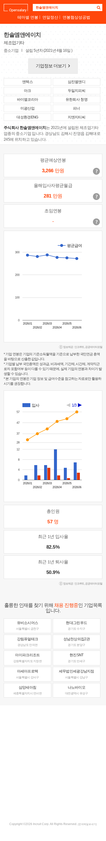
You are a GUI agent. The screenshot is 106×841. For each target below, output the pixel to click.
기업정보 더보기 (54, 66)
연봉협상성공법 (76, 17)
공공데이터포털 (93, 346)
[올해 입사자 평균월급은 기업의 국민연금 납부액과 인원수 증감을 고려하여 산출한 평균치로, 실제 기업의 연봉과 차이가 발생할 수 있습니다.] (96, 196)
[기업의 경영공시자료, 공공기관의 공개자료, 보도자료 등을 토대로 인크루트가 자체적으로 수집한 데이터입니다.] (96, 221)
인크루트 (79, 346)
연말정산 (50, 17)
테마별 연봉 (28, 17)
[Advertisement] (53, 763)
